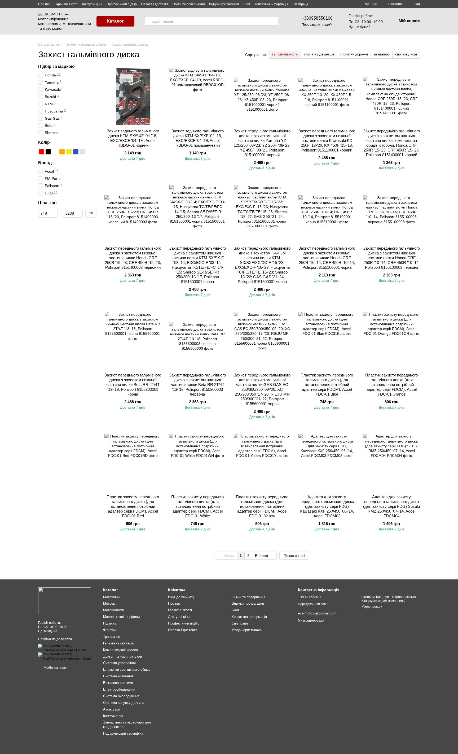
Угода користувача (247, 630)
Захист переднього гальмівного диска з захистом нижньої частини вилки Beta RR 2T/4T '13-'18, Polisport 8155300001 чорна (132, 384)
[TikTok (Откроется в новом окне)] (343, 4)
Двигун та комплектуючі (122, 656)
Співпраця (301, 4)
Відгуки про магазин (224, 4)
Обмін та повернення (189, 4)
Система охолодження (121, 696)
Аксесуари (111, 709)
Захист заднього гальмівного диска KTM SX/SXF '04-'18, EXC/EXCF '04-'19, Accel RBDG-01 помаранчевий (197, 138)
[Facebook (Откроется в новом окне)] (349, 4)
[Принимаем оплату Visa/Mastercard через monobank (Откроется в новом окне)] (66, 656)
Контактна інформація (271, 4)
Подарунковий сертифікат (124, 733)
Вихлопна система (118, 683)
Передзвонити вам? (317, 25)
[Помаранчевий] (62, 152)
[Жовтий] (69, 152)
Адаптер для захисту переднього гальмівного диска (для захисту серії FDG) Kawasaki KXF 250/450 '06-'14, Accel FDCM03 (327, 506)
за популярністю (285, 54)
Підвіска (109, 623)
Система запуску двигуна (123, 703)
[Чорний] (48, 152)
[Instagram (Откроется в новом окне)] (336, 4)
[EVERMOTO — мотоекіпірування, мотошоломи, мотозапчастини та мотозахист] (64, 601)
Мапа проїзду (372, 606)
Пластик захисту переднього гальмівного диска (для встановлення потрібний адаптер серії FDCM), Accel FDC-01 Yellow (262, 506)
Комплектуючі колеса (120, 650)
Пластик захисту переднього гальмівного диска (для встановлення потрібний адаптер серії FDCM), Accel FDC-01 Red (133, 506)
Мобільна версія (55, 668)
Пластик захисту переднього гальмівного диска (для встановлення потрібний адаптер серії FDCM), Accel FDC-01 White (197, 506)
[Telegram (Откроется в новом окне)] (356, 4)
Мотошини (111, 597)
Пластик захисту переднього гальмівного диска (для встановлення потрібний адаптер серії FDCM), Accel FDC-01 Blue (327, 384)
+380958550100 (317, 18)
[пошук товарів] (274, 21)
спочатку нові (406, 54)
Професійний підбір (122, 4)
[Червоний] (41, 152)
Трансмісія (111, 637)
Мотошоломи (113, 610)
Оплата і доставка (154, 4)
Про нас (44, 4)
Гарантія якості (66, 4)
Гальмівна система (118, 643)
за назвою (381, 54)
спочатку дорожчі (354, 54)
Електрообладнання (119, 689)
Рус (374, 4)
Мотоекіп (110, 603)
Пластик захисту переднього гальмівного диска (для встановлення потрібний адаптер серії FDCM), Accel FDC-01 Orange (391, 384)
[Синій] (76, 152)
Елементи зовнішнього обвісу (127, 669)
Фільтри (109, 630)
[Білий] (55, 152)
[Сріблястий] (83, 152)
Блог (246, 4)
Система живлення (118, 676)
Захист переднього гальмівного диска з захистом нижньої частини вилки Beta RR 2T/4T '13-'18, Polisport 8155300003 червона (197, 384)
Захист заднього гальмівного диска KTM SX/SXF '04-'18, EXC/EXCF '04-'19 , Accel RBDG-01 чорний (133, 138)
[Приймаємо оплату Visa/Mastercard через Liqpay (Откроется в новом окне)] (66, 648)
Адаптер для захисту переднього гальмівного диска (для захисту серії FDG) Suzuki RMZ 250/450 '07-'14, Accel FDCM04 (391, 506)
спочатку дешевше (319, 54)
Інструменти (113, 716)
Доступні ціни (92, 4)
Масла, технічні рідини (121, 617)
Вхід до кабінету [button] (181, 597)
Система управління (119, 663)
